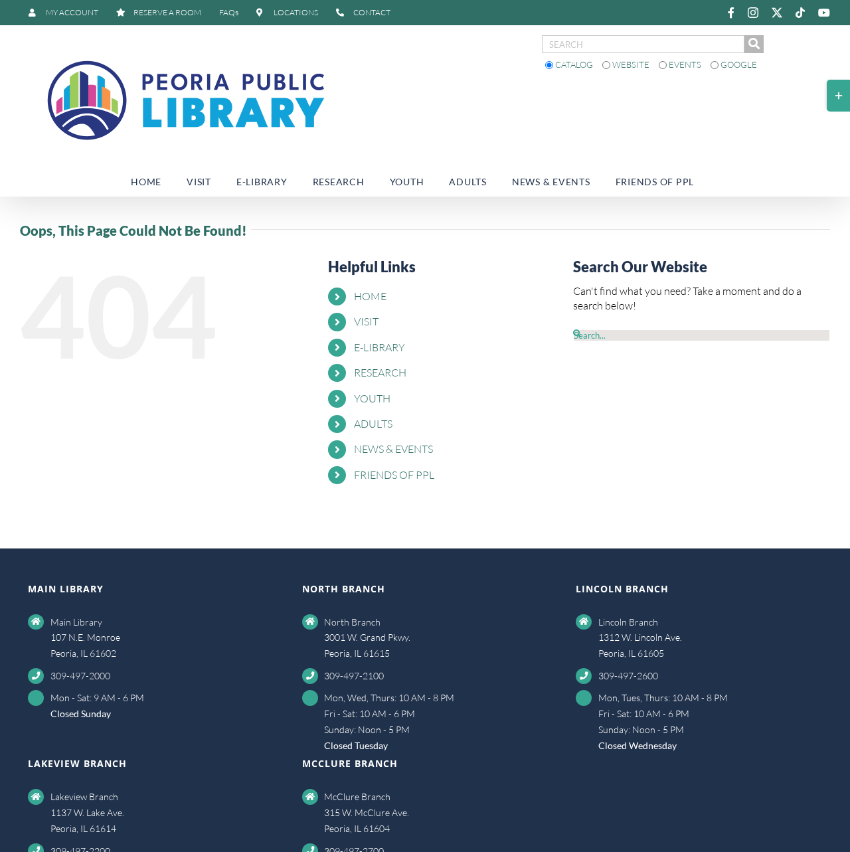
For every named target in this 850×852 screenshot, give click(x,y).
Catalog (574, 64)
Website (630, 64)
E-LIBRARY (379, 347)
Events (685, 64)
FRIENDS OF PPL (394, 474)
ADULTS (373, 423)
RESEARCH (380, 372)
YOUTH (372, 398)
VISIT (366, 321)
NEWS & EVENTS (393, 449)
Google (738, 64)
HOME (370, 296)
